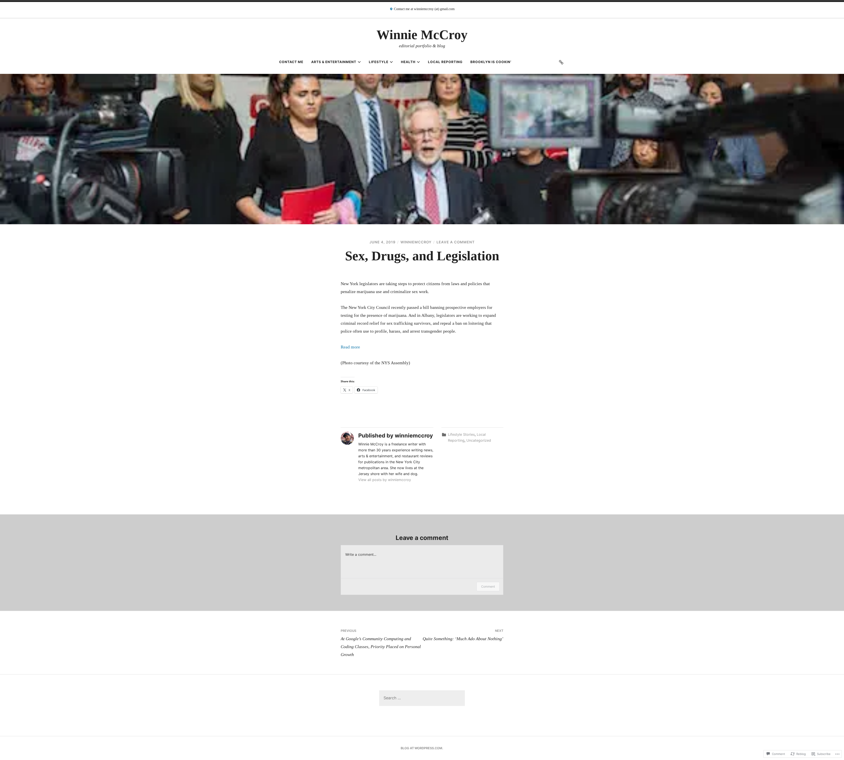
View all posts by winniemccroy (384, 480)
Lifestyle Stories (461, 434)
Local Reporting (445, 62)
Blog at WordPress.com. (422, 748)
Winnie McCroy (422, 34)
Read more (350, 346)
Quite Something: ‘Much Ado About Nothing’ (463, 635)
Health (408, 62)
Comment (488, 586)
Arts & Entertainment (333, 62)
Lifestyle (378, 62)
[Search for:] (422, 698)
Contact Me (291, 62)
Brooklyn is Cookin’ (490, 62)
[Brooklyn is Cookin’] (561, 62)
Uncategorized (478, 440)
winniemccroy (415, 242)
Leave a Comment (456, 242)
